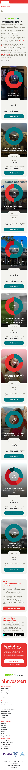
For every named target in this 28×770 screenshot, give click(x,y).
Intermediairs (23, 2)
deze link (14, 32)
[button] (26, 6)
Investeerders (14, 2)
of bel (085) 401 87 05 (14, 664)
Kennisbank (4, 729)
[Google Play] (8, 634)
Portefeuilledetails (6, 713)
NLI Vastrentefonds (5, 54)
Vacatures (3, 727)
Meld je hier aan (11, 598)
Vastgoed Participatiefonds (8, 709)
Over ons (3, 723)
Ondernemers (5, 2)
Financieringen (5, 688)
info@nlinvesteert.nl (7, 742)
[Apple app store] (19, 634)
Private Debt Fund (5, 711)
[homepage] (5, 6)
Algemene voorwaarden (14, 765)
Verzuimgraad (4, 715)
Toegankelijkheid (5, 736)
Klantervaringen (5, 693)
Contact (3, 731)
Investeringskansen (6, 703)
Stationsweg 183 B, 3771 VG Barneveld (6, 745)
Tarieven (3, 697)
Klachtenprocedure (6, 733)
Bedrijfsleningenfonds (6, 45)
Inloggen (3, 725)
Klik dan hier (21, 40)
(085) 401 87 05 (5, 740)
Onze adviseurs (5, 690)
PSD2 (2, 695)
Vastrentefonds (5, 707)
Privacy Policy (14, 767)
